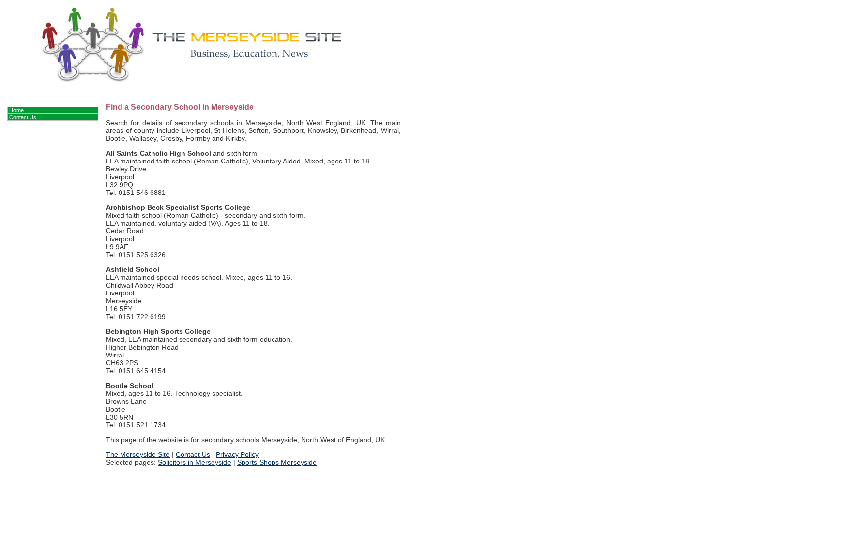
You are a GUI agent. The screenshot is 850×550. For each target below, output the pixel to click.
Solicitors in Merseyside (194, 462)
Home (16, 110)
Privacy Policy (237, 454)
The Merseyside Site (138, 454)
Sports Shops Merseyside (277, 462)
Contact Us (193, 454)
